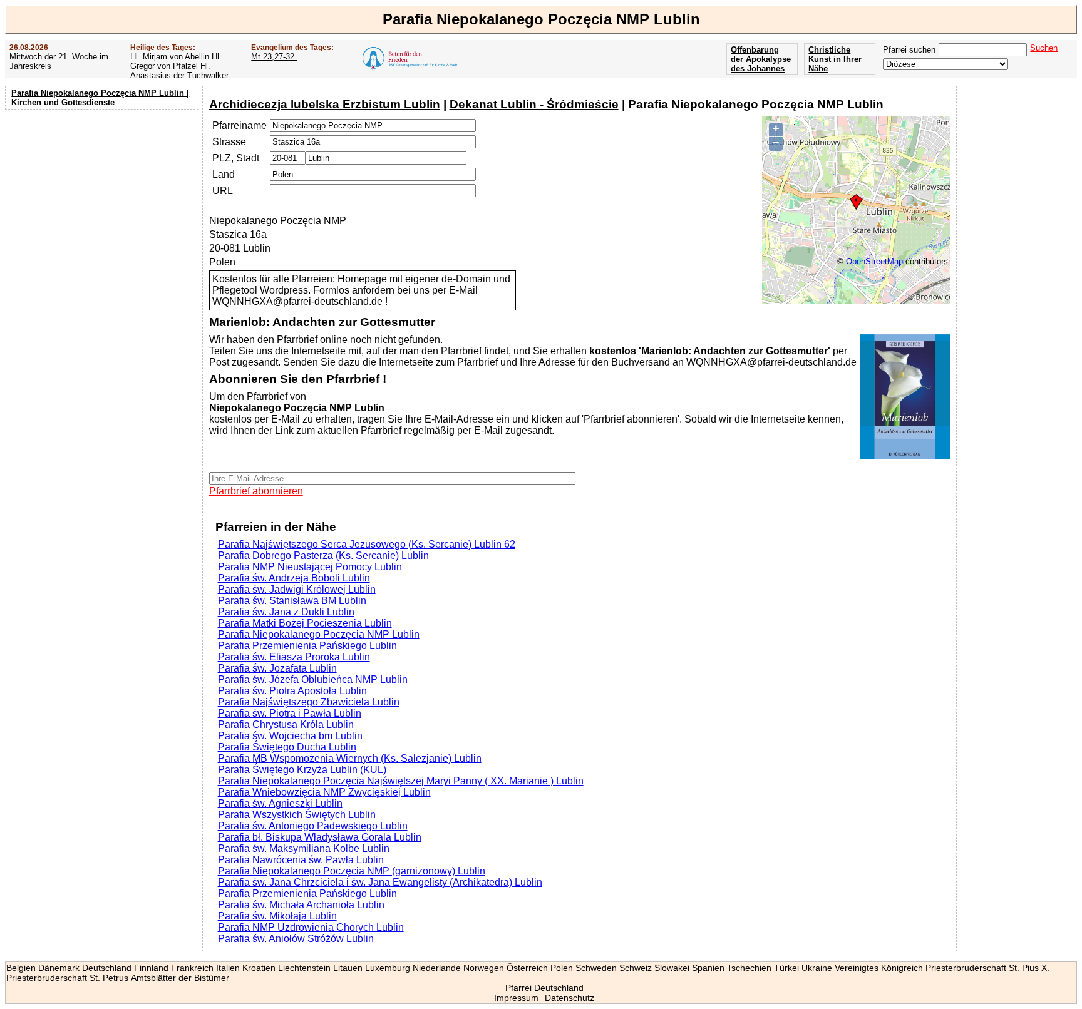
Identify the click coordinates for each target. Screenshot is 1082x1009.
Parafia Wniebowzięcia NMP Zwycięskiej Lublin (324, 792)
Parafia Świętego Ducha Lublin (287, 747)
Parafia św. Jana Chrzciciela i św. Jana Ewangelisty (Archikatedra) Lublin (380, 882)
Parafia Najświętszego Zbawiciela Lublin (308, 702)
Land (223, 174)
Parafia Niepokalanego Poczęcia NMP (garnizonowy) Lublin (351, 871)
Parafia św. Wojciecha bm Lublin (290, 735)
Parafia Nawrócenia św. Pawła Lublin (301, 859)
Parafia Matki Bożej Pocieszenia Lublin (305, 623)
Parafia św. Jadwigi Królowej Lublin (297, 589)
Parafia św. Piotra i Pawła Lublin (289, 713)
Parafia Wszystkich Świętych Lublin (297, 814)
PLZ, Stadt (235, 158)
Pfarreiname (239, 125)
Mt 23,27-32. (274, 56)
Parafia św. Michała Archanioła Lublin (301, 904)
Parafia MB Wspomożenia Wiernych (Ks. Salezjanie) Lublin (350, 758)
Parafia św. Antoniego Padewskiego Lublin (313, 826)
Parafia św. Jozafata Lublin (277, 668)
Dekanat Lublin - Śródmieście (534, 104)
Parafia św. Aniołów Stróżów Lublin (296, 938)
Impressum (516, 998)
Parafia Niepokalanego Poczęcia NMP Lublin (319, 634)
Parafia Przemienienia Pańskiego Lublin (307, 645)
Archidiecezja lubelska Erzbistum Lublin (324, 104)
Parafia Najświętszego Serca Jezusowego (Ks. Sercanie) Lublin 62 (366, 544)
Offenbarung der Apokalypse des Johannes (761, 59)
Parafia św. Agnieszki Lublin (280, 803)
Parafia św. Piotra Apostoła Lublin (292, 690)
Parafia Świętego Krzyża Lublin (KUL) (302, 769)
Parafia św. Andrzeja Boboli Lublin (294, 578)
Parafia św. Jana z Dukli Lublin (286, 612)
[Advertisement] (103, 194)
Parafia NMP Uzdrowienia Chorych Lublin (311, 927)
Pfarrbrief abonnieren (256, 491)
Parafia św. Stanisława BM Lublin (292, 600)
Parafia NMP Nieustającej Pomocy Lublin (310, 566)
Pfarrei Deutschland (544, 988)
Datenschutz (569, 998)
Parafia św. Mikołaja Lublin (277, 916)
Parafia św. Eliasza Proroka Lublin (294, 657)
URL (222, 190)
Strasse (229, 141)
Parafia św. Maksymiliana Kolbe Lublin (303, 848)
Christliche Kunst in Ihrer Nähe (835, 59)
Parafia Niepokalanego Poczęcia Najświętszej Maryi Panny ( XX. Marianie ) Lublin (401, 781)
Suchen (1044, 48)
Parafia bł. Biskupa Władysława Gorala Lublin (319, 837)
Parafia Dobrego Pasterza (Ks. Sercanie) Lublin (323, 555)
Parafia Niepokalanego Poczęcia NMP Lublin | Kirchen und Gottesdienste (100, 97)
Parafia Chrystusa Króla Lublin (286, 724)
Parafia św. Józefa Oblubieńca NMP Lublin (313, 679)
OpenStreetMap (874, 261)
